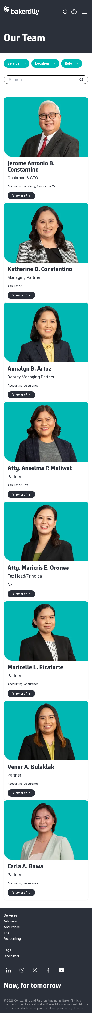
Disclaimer (11, 956)
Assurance (12, 927)
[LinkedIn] (8, 970)
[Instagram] (21, 970)
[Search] (65, 12)
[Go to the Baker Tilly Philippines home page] (21, 12)
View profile (21, 196)
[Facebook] (48, 970)
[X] (35, 970)
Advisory (10, 921)
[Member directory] (74, 12)
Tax (6, 933)
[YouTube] (61, 970)
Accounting (12, 939)
